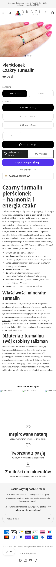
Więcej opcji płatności (28, 169)
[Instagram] (25, 560)
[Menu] (3, 12)
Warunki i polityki (28, 553)
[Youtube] (30, 560)
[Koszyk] (52, 12)
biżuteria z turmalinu (16, 346)
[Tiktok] (36, 560)
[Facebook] (20, 560)
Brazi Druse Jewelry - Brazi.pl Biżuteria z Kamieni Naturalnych (31, 547)
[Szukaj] (10, 12)
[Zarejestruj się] (49, 518)
